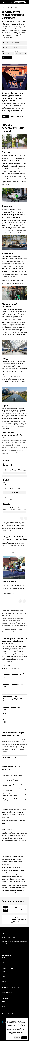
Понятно (24, 1037)
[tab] (26, 552)
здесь (12, 1033)
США (3, 7)
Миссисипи (9, 7)
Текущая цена (14, 473)
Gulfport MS (7, 465)
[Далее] (24, 601)
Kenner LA (6, 504)
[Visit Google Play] (6, 1022)
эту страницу (9, 881)
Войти (11, 2)
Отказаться (17, 1037)
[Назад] (20, 601)
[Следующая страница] (25, 518)
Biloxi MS (6, 461)
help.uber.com (20, 827)
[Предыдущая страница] (21, 518)
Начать (5, 116)
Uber (3, 2)
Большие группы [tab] (6, 552)
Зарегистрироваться (20, 2)
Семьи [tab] (12, 552)
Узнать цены (6, 57)
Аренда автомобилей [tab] (20, 552)
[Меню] (27, 2)
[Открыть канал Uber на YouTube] (5, 1013)
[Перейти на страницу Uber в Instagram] (9, 1013)
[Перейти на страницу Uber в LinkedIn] (2, 1013)
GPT (4, 484)
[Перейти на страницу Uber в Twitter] (12, 1013)
